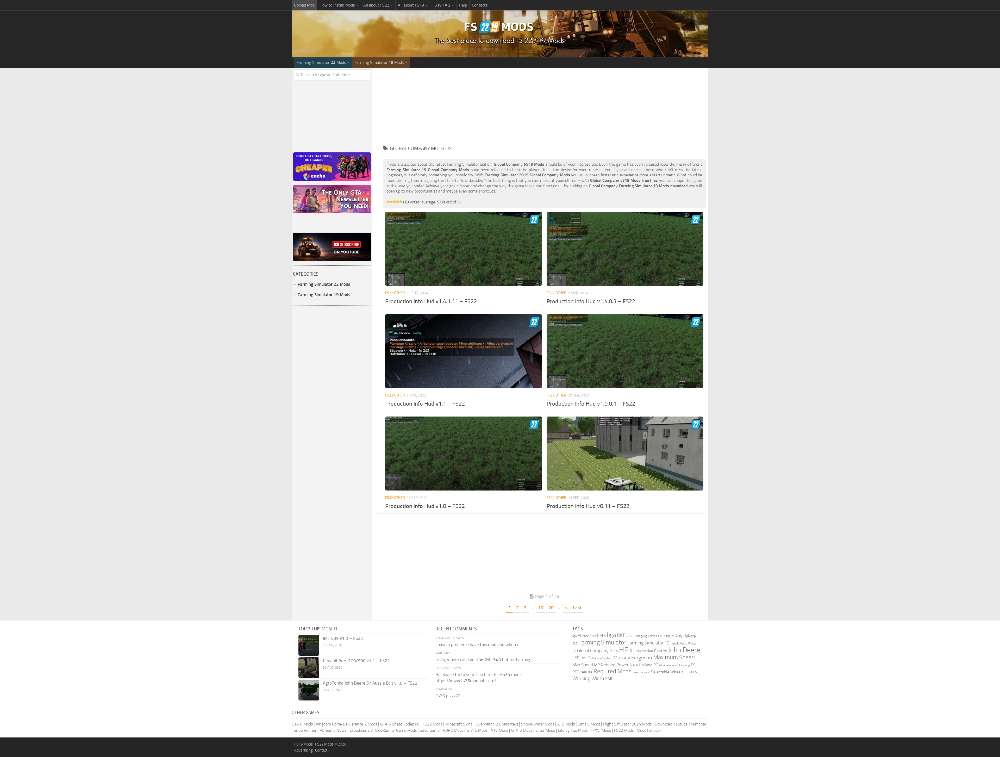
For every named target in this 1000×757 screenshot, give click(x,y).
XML (609, 678)
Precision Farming (678, 665)
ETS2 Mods (545, 730)
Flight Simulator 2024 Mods (627, 724)
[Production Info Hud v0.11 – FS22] (625, 454)
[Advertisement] (544, 104)
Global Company (593, 651)
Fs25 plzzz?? (447, 695)
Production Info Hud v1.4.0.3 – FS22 (591, 301)
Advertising (303, 750)
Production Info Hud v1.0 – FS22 (425, 506)
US (695, 672)
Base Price (589, 636)
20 (551, 608)
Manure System (602, 658)
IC (631, 651)
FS (574, 651)
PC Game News (333, 730)
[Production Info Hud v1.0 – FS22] (463, 454)
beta (601, 635)
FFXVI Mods (601, 730)
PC (655, 665)
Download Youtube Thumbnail (681, 724)
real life (586, 672)
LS (589, 658)
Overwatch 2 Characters (497, 724)
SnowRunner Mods (537, 724)
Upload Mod (304, 5)
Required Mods (612, 671)
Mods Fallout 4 (649, 730)
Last (577, 608)
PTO (576, 671)
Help (463, 5)
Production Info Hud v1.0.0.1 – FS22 (591, 403)
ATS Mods (566, 724)
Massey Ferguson (632, 658)
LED (576, 657)
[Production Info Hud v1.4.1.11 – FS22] (463, 249)
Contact (321, 750)
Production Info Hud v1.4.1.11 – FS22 (431, 301)
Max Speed (582, 664)
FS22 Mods (432, 724)
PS (693, 664)
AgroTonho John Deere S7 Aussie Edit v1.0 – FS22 (370, 683)
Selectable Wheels (667, 671)
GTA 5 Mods (521, 730)
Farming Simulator (602, 642)
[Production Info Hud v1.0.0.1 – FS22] (625, 351)
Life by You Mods (573, 730)
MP (597, 664)
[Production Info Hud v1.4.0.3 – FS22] (625, 249)
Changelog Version (646, 636)
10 (540, 608)
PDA (662, 665)
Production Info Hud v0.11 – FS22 (588, 506)
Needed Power (615, 664)
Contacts (480, 5)
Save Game (430, 730)
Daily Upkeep (685, 635)
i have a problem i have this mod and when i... (478, 644)
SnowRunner (305, 730)
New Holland (641, 665)
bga (611, 634)
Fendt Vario (679, 643)
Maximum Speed (674, 657)
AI (579, 635)
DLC (574, 643)
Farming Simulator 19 (648, 643)
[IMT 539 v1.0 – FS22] (308, 645)
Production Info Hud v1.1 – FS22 (425, 403)
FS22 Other (395, 293)
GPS (614, 651)
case (630, 635)
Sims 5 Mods (589, 724)
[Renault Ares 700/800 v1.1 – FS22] (308, 667)
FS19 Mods (303, 744)
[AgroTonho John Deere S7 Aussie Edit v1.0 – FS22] (308, 690)
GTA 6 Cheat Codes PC (400, 724)
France (692, 643)
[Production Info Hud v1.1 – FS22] (463, 351)
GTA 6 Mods (302, 724)
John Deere (684, 650)
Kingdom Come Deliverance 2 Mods (346, 724)
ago (574, 636)
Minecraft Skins (458, 724)
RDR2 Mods (453, 730)
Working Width (588, 678)
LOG (583, 658)
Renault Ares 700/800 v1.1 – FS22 (356, 660)
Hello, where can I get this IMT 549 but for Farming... (485, 659)
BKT (621, 635)
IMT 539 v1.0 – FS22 (343, 638)
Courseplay (666, 636)
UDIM (688, 672)
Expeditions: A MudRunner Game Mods (383, 730)
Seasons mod (641, 672)
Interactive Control (650, 651)
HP (624, 649)
